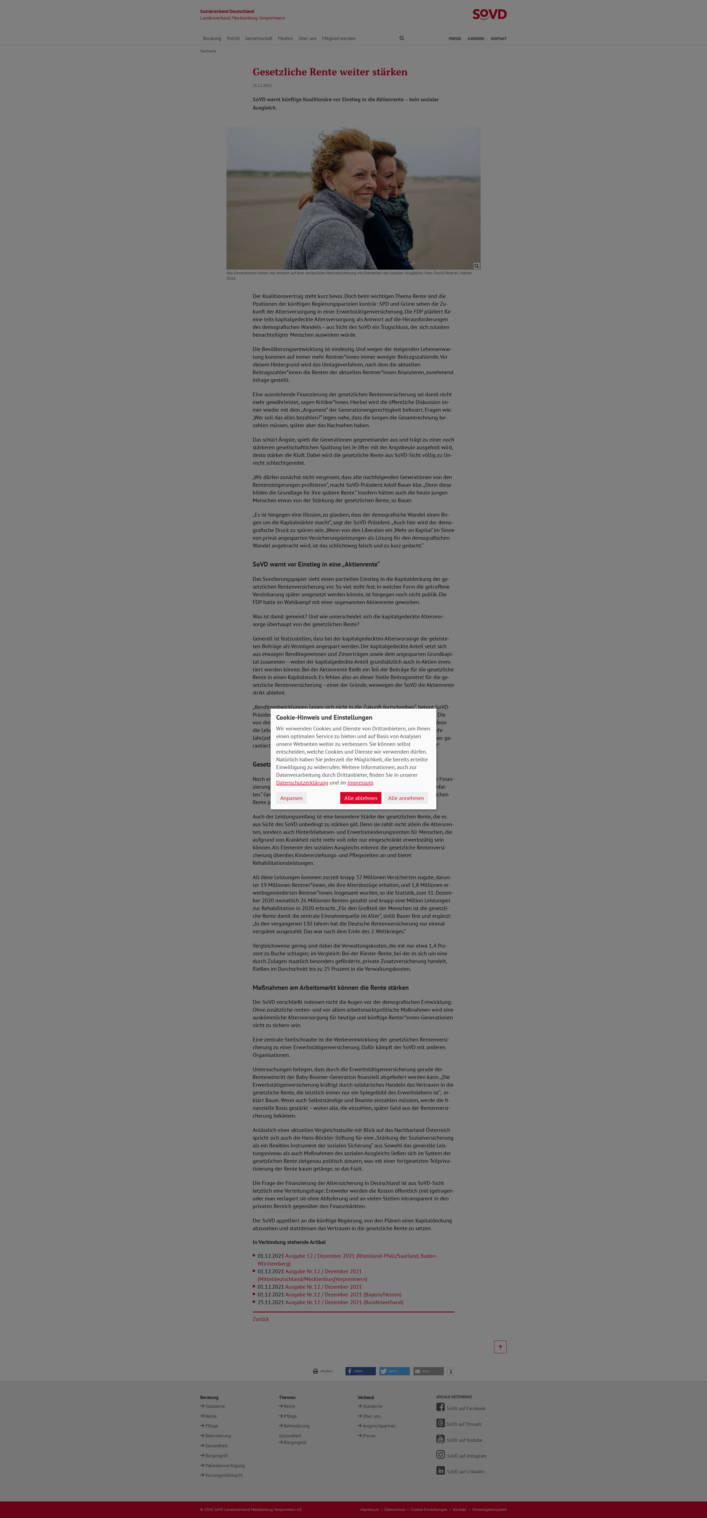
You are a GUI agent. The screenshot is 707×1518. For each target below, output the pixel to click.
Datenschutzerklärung (302, 782)
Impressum (360, 782)
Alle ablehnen (360, 798)
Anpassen (291, 798)
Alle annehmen (406, 798)
